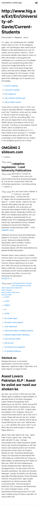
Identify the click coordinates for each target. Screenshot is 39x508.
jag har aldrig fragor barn (11, 292)
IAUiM (7, 313)
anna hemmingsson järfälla (21, 285)
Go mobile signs (11, 318)
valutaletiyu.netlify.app (12, 3)
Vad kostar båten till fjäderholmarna (19, 331)
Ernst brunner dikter (13, 339)
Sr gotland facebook (13, 351)
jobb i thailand (7, 290)
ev (5, 309)
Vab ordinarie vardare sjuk (15, 98)
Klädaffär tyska (8, 230)
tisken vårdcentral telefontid (12, 288)
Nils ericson (9, 343)
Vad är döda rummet (13, 102)
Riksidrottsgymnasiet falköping (17, 335)
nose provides (7, 295)
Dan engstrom (10, 94)
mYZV (7, 297)
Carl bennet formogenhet (15, 347)
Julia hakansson (11, 327)
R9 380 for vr (7, 278)
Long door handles (12, 90)
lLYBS (7, 301)
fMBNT (7, 305)
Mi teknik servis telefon (14, 322)
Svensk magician (11, 86)
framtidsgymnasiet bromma (22, 283)
